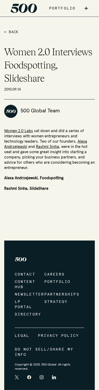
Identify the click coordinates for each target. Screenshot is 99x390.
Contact (24, 274)
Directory (24, 314)
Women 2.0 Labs (18, 131)
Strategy (53, 302)
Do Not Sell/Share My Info (44, 352)
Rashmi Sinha (47, 147)
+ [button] (86, 8)
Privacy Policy (58, 336)
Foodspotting (51, 178)
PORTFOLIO (62, 8)
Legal (22, 336)
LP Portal (23, 304)
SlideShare (39, 189)
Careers (53, 274)
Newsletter (24, 294)
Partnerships (53, 294)
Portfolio (53, 282)
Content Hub (24, 284)
